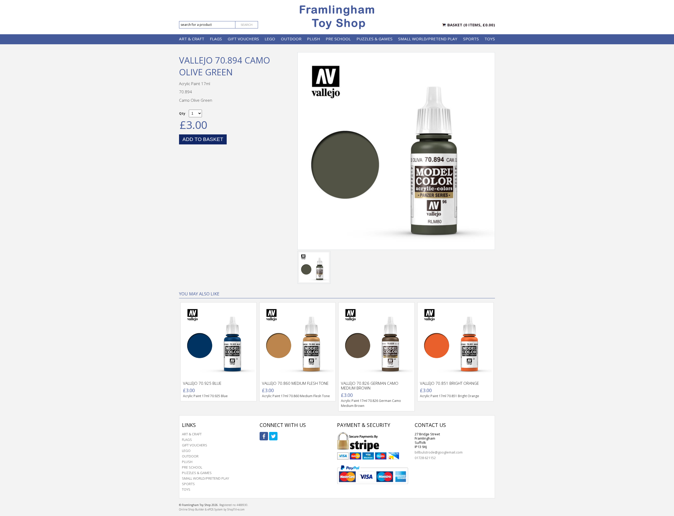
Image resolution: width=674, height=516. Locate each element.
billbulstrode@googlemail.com (439, 452)
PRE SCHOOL (338, 38)
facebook (264, 436)
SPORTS (471, 38)
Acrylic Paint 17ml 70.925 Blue (205, 396)
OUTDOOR (291, 38)
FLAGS (216, 38)
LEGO (270, 38)
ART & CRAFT (191, 38)
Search (246, 24)
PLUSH (313, 38)
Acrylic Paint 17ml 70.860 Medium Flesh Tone (296, 396)
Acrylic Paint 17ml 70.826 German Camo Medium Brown (371, 403)
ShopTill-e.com (236, 509)
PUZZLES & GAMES (374, 38)
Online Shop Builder (191, 509)
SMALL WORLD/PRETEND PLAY (427, 38)
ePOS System (215, 509)
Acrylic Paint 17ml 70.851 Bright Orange (449, 396)
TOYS (489, 38)
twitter (273, 436)
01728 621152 (425, 457)
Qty (182, 113)
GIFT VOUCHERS (243, 38)
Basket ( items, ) (471, 24)
